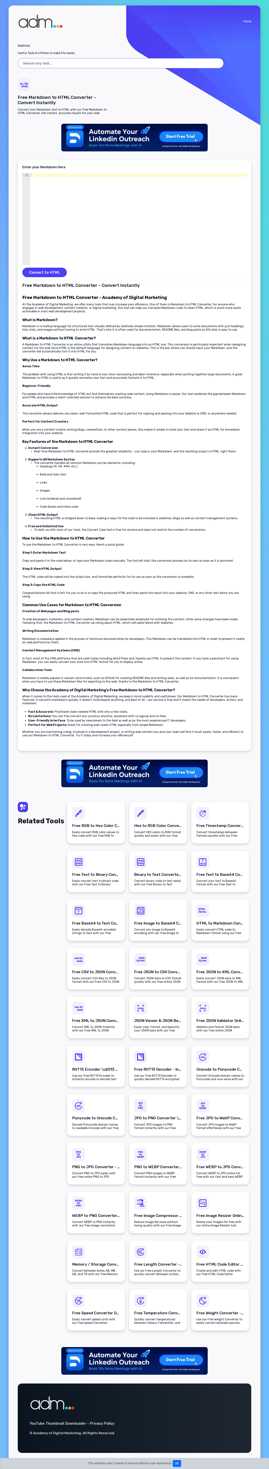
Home (247, 21)
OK (177, 1463)
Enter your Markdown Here (44, 167)
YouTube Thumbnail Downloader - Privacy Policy (72, 1423)
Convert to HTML (44, 272)
